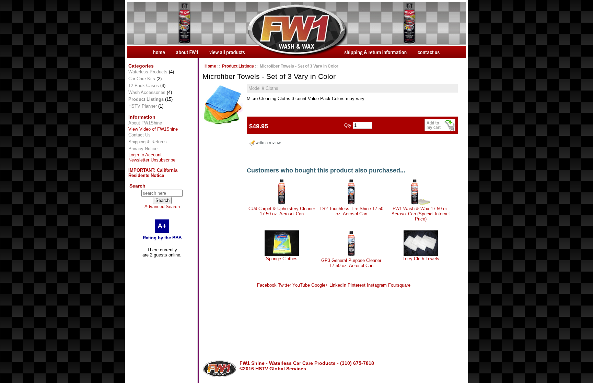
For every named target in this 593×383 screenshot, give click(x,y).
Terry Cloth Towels (421, 258)
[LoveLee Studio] (222, 123)
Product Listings (238, 66)
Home (210, 66)
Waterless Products (147, 71)
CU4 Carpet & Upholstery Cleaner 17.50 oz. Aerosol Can (281, 211)
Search (137, 186)
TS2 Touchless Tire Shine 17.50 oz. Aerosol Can (351, 211)
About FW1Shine (145, 122)
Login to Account (145, 154)
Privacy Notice (143, 148)
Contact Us (139, 134)
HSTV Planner (142, 106)
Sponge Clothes (282, 258)
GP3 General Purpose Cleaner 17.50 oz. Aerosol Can (351, 263)
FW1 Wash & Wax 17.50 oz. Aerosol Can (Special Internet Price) (421, 214)
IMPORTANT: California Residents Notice (152, 173)
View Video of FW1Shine (153, 129)
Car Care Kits (141, 78)
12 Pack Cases (143, 85)
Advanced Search (162, 206)
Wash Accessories (146, 92)
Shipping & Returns (147, 141)
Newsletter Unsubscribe (151, 160)
